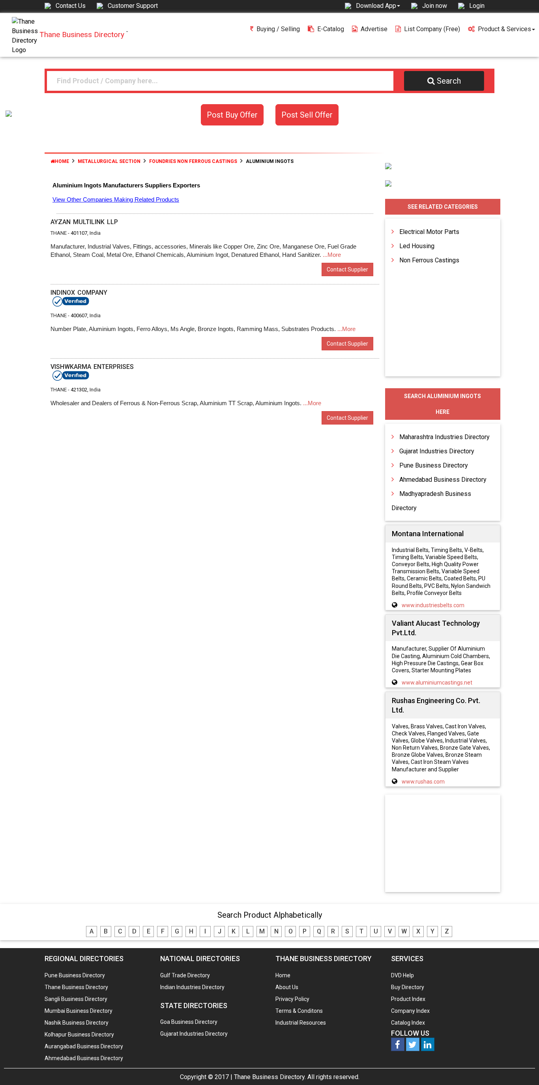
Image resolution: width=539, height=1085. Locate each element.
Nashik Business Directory (77, 1023)
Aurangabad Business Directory (84, 1046)
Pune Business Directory (433, 465)
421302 (79, 390)
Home (62, 161)
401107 (79, 233)
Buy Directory (407, 987)
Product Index (408, 999)
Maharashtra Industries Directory (444, 437)
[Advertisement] (442, 844)
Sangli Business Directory (76, 999)
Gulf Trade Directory (185, 975)
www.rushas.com (423, 781)
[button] (378, 5)
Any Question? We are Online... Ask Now (521, 1066)
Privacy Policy (292, 999)
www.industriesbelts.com (433, 605)
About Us (286, 987)
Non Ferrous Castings (429, 260)
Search (449, 81)
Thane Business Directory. (270, 1077)
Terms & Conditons (299, 1011)
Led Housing (416, 246)
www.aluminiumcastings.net (437, 682)
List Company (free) (432, 29)
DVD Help (402, 975)
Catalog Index (408, 1023)
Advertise (374, 29)
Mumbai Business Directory (78, 1011)
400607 (79, 315)
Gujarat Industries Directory (436, 451)
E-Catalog (330, 29)
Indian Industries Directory (192, 987)
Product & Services (504, 29)
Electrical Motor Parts (429, 232)
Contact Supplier (347, 269)
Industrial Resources (300, 1023)
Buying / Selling (278, 29)
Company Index (410, 1011)
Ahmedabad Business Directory (443, 479)
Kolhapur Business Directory (79, 1034)
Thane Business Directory (76, 987)
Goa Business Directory (188, 1022)
